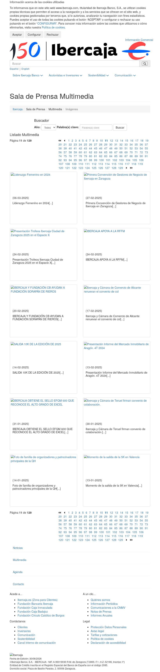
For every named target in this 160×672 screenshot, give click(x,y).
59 (75, 152)
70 (131, 152)
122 (74, 168)
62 (90, 152)
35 (136, 144)
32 (121, 144)
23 (75, 144)
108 (67, 164)
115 (114, 164)
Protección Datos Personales (108, 627)
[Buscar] (145, 64)
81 (95, 156)
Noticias (18, 548)
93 (65, 160)
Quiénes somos (100, 600)
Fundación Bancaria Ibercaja (35, 604)
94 (70, 160)
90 (141, 156)
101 (108, 160)
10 (101, 140)
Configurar (34, 34)
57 (65, 152)
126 (100, 168)
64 (100, 152)
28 (100, 144)
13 (116, 140)
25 (85, 144)
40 (70, 148)
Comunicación (124, 75)
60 (80, 152)
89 (136, 156)
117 (127, 164)
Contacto (18, 584)
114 (107, 164)
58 (70, 152)
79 (85, 156)
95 (75, 160)
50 (121, 148)
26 (90, 144)
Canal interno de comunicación (37, 643)
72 (141, 152)
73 (146, 152)
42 (80, 148)
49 (115, 148)
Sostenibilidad (97, 75)
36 (141, 144)
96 (80, 160)
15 (126, 140)
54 (141, 148)
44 (90, 148)
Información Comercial (139, 40)
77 (75, 156)
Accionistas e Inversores (64, 75)
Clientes (23, 627)
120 (61, 168)
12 (111, 140)
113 (100, 164)
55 (146, 148)
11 (106, 140)
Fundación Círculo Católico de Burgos (41, 615)
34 (131, 144)
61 (85, 152)
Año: (37, 127)
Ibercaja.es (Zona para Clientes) (38, 600)
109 (74, 164)
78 (80, 156)
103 (121, 160)
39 (65, 148)
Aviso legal (97, 631)
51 (126, 148)
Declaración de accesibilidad (108, 643)
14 (121, 140)
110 (80, 164)
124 (87, 168)
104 (128, 160)
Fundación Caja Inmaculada (35, 607)
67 (115, 152)
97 (85, 160)
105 (134, 160)
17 (136, 140)
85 (115, 156)
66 (110, 152)
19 (146, 140)
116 (120, 164)
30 (110, 144)
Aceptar (17, 34)
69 (126, 152)
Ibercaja (18, 109)
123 (80, 168)
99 (95, 160)
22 (70, 144)
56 (60, 152)
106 (141, 160)
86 (121, 156)
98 (90, 160)
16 (131, 140)
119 (140, 164)
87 (126, 156)
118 (134, 164)
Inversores (24, 631)
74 (60, 156)
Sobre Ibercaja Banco (26, 75)
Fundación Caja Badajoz (33, 611)
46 (100, 148)
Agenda (17, 572)
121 (67, 168)
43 (85, 148)
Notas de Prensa (101, 611)
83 (105, 156)
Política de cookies (53, 27)
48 (110, 148)
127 (107, 168)
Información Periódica (104, 604)
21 (65, 144)
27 (95, 144)
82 (100, 156)
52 (131, 148)
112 (94, 164)
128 (114, 168)
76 (70, 156)
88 (131, 156)
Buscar (120, 127)
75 (65, 156)
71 (136, 152)
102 (114, 160)
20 (60, 144)
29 (105, 144)
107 (61, 164)
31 (115, 144)
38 (60, 148)
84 (110, 156)
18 (141, 140)
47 (105, 148)
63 (95, 152)
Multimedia (19, 560)
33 (126, 144)
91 (146, 156)
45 (95, 148)
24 (80, 144)
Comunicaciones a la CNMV (108, 607)
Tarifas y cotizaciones (104, 635)
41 (75, 148)
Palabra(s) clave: (68, 127)
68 (121, 152)
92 (60, 160)
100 (101, 160)
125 (94, 168)
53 (136, 148)
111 (87, 164)
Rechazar (53, 34)
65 (105, 152)
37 (146, 144)
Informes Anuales (101, 615)
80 (90, 156)
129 (120, 168)
